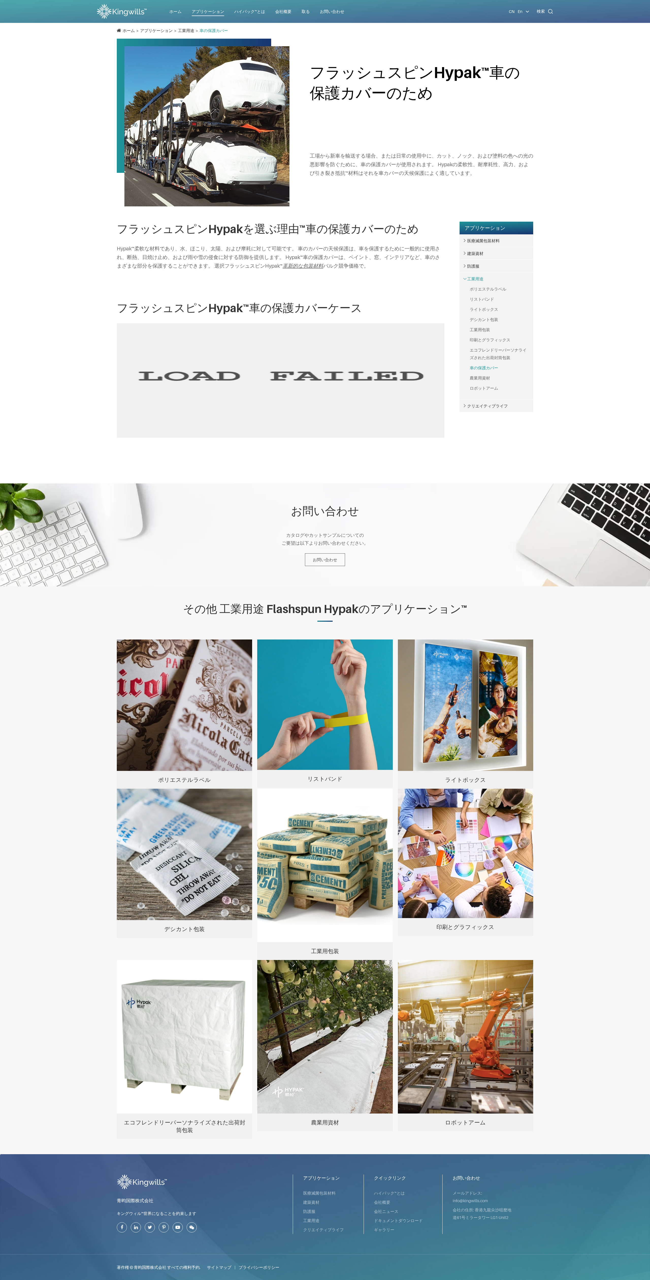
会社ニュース (386, 1211)
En (520, 11)
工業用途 (186, 30)
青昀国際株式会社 (135, 1200)
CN (511, 11)
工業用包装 (480, 329)
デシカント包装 (484, 319)
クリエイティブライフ (487, 405)
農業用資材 (480, 377)
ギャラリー (384, 1229)
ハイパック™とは (389, 1193)
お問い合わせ (332, 11)
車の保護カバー (214, 30)
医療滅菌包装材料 (483, 240)
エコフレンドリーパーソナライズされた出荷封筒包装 (498, 353)
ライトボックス (484, 309)
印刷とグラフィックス (490, 339)
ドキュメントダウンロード (398, 1220)
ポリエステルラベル (488, 289)
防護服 (473, 266)
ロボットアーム (484, 388)
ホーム (175, 11)
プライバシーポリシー (259, 1267)
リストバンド (482, 299)
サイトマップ (219, 1267)
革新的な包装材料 (303, 266)
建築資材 (475, 253)
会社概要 (382, 1202)
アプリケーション (156, 30)
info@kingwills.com (470, 1200)
